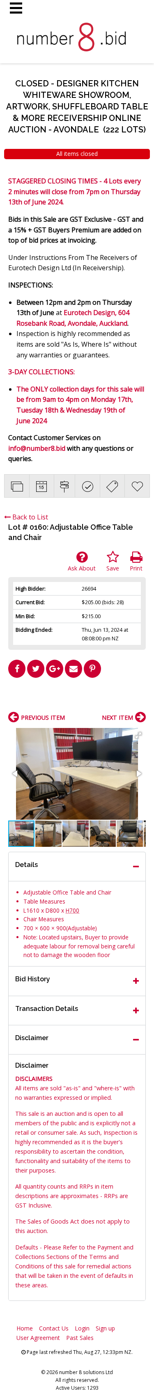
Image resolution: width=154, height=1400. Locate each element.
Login (82, 1328)
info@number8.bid (36, 448)
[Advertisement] (77, 698)
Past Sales (80, 1338)
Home (24, 1328)
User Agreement (38, 1338)
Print (136, 568)
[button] (138, 735)
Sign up (105, 1328)
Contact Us (54, 1328)
